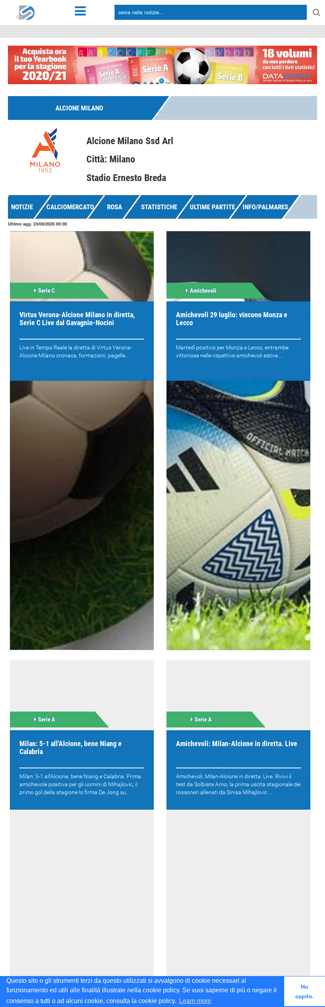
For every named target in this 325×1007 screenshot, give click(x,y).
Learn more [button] (195, 1000)
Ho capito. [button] (304, 991)
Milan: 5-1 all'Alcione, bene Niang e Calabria (70, 747)
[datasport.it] (25, 11)
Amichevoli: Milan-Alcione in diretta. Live (236, 743)
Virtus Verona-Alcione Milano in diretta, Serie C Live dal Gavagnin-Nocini (77, 319)
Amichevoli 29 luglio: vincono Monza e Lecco (231, 319)
